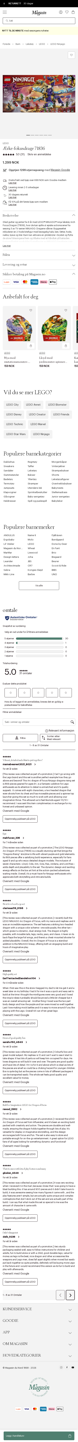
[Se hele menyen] (5, 12)
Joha (30, 557)
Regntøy (32, 462)
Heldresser (10, 501)
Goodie (10, 1321)
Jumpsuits (9, 488)
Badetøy (8, 479)
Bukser (31, 475)
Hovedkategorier (22, 1355)
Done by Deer (59, 544)
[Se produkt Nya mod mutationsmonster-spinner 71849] (19, 328)
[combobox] (39, 21)
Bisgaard (56, 557)
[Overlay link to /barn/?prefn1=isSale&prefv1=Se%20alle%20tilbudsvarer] (39, 31)
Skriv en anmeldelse (39, 154)
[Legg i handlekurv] (30, 346)
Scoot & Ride (59, 565)
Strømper (33, 483)
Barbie (31, 574)
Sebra (7, 570)
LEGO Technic (14, 424)
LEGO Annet (33, 405)
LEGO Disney (13, 414)
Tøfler (31, 466)
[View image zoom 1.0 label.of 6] (39, 93)
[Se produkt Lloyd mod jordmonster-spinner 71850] (54, 328)
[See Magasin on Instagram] (61, 1368)
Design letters (11, 557)
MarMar (8, 552)
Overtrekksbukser (62, 483)
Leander (8, 561)
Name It (32, 535)
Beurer (55, 561)
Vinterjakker (58, 466)
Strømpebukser (60, 470)
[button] (61, 12)
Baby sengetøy (36, 496)
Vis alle (39, 586)
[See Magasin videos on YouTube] (72, 1368)
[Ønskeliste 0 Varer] (67, 12)
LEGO (6, 143)
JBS (30, 561)
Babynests (57, 488)
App (6, 1332)
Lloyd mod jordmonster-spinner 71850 (52, 361)
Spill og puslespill (37, 501)
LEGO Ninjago (41, 434)
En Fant (56, 548)
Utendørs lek (35, 488)
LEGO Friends (61, 414)
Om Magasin (15, 1344)
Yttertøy (32, 479)
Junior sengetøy (61, 496)
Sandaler (8, 470)
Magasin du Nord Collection (19, 548)
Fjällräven (57, 535)
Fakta (6, 254)
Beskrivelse (11, 215)
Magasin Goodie (60, 170)
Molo (31, 539)
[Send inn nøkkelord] (7, 21)
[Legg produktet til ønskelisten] (71, 55)
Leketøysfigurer (60, 479)
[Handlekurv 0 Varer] (73, 12)
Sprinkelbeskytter (37, 492)
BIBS (54, 570)
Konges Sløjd (35, 570)
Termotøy (9, 483)
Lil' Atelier (9, 544)
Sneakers (9, 466)
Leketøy (32, 470)
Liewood (33, 552)
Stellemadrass (59, 492)
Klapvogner (10, 492)
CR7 (30, 565)
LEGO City (12, 405)
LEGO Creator (37, 414)
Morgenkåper (59, 462)
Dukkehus (9, 462)
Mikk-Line (9, 574)
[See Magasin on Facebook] (67, 1368)
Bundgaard (58, 539)
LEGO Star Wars (16, 434)
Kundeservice (17, 1309)
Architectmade (12, 565)
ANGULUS (9, 535)
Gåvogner (9, 496)
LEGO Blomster (57, 405)
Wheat (31, 548)
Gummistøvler (11, 475)
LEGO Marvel (38, 424)
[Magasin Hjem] (39, 13)
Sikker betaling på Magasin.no (24, 274)
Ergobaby (9, 539)
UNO (54, 574)
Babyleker (57, 501)
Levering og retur (15, 264)
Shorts (55, 475)
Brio (54, 552)
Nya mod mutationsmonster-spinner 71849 (16, 361)
